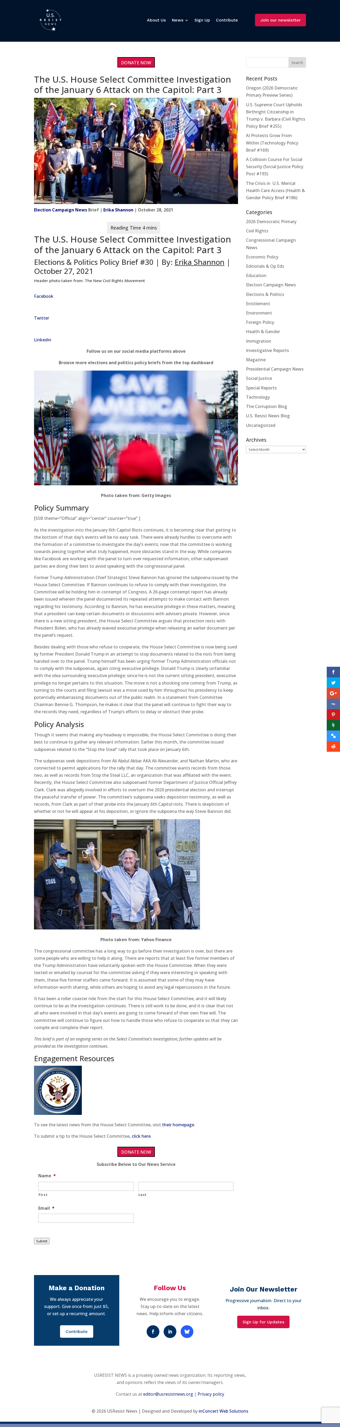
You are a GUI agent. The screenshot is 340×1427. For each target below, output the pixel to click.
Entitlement (258, 304)
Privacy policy (211, 1394)
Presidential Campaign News (275, 369)
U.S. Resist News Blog (268, 416)
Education (256, 275)
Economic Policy (262, 257)
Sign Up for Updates (263, 1321)
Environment (259, 313)
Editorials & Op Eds (265, 266)
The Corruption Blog (266, 406)
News (177, 20)
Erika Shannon (118, 210)
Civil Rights (257, 231)
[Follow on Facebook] (153, 1331)
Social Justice (259, 378)
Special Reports (261, 388)
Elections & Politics (265, 294)
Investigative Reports (267, 350)
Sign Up (202, 20)
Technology (258, 397)
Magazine (256, 360)
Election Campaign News (60, 210)
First (43, 1194)
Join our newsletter (280, 20)
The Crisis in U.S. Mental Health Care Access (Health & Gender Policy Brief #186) (275, 190)
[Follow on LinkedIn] (170, 1331)
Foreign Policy (260, 322)
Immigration (258, 341)
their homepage (178, 1125)
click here (141, 1136)
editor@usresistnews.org (168, 1394)
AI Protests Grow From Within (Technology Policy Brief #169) (272, 143)
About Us (156, 20)
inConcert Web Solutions (223, 1411)
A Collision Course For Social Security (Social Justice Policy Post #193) (274, 166)
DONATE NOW (136, 63)
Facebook (43, 296)
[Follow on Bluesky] (187, 1331)
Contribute (227, 20)
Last (142, 1194)
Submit (41, 1241)
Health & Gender (263, 331)
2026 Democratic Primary (271, 221)
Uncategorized (260, 425)
